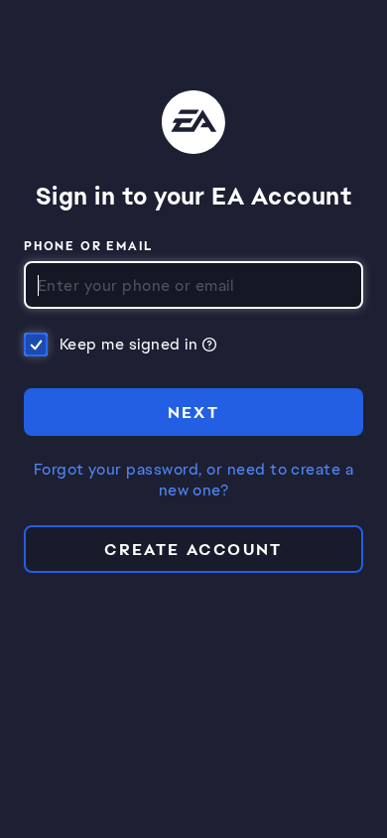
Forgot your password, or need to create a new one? (194, 480)
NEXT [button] (194, 412)
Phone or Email (89, 247)
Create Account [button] (193, 549)
